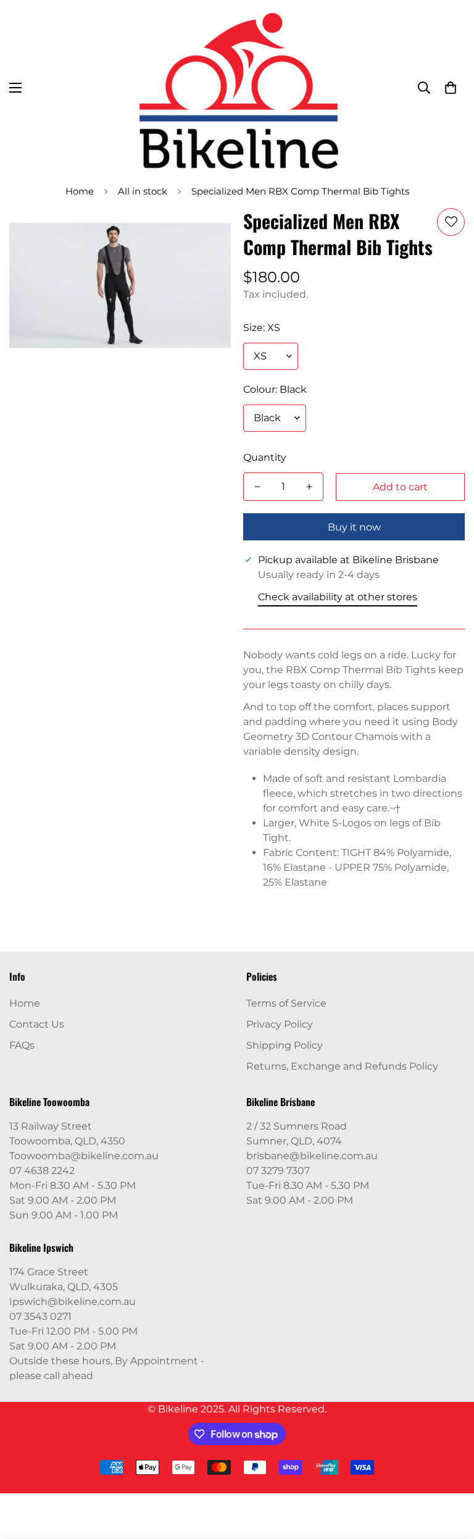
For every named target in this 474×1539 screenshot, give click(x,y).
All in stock (142, 191)
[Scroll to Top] (450, 1471)
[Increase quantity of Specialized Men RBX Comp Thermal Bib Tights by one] (309, 486)
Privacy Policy (279, 1024)
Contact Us (36, 1024)
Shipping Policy (284, 1045)
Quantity (264, 457)
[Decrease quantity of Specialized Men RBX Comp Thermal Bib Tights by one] (257, 486)
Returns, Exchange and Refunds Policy (342, 1066)
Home (79, 191)
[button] (450, 87)
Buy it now (354, 527)
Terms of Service (286, 1003)
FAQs (22, 1045)
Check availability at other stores (337, 597)
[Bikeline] (237, 87)
